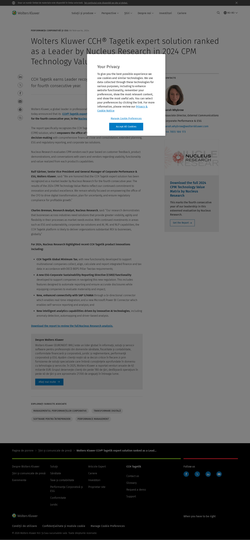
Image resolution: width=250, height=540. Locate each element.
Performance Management (93, 419)
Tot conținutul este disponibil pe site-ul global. (106, 3)
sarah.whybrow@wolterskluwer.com (186, 126)
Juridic (54, 504)
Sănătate (55, 473)
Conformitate (58, 497)
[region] (126, 95)
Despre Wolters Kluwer (25, 466)
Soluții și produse (82, 13)
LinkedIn (208, 474)
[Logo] (28, 12)
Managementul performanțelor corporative (60, 410)
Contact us (132, 476)
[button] (20, 76)
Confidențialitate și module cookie (63, 526)
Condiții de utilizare (24, 526)
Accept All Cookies (126, 126)
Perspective (109, 13)
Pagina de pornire (23, 450)
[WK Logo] (25, 516)
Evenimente (19, 480)
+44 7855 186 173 (175, 131)
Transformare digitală (107, 410)
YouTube (219, 474)
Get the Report (181, 222)
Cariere (181, 13)
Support (131, 496)
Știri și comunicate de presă (55, 450)
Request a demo (136, 489)
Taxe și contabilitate (62, 480)
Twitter (197, 474)
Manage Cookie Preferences (126, 118)
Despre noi (144, 13)
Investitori (165, 13)
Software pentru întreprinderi (51, 419)
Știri (127, 13)
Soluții (54, 466)
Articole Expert (97, 466)
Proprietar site (96, 487)
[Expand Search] (218, 12)
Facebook (186, 474)
